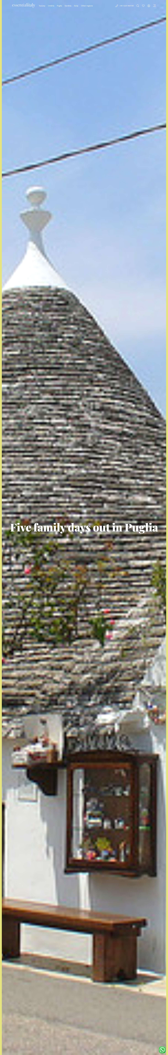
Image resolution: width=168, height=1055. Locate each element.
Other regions (87, 5)
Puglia (59, 5)
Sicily (76, 5)
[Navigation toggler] (154, 5)
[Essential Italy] (23, 5)
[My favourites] (143, 5)
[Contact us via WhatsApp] (162, 1049)
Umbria (51, 5)
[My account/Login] (148, 5)
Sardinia (68, 5)
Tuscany (42, 5)
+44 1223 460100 (126, 5)
